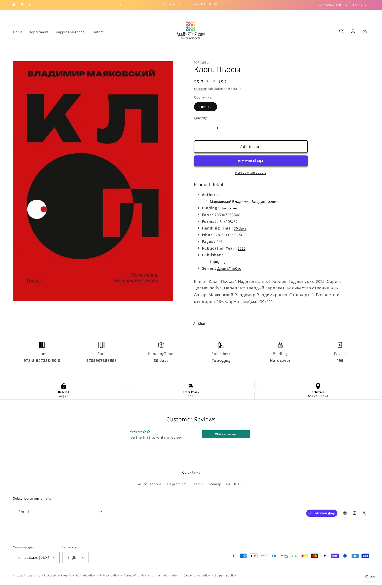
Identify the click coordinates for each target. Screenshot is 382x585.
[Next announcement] (261, 5)
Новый (205, 106)
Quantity (200, 117)
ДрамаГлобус (229, 268)
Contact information (164, 575)
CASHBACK (235, 483)
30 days (240, 228)
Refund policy (85, 575)
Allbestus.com (33, 575)
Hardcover (228, 208)
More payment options (250, 172)
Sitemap (214, 483)
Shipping (200, 89)
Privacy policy (109, 575)
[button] (341, 32)
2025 (241, 248)
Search (197, 483)
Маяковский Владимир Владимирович (244, 201)
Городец (217, 261)
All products (177, 483)
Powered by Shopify (57, 575)
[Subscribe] (100, 512)
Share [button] (203, 323)
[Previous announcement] (120, 5)
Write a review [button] (226, 434)
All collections (150, 483)
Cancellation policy (197, 575)
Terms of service (135, 575)
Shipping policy (225, 575)
